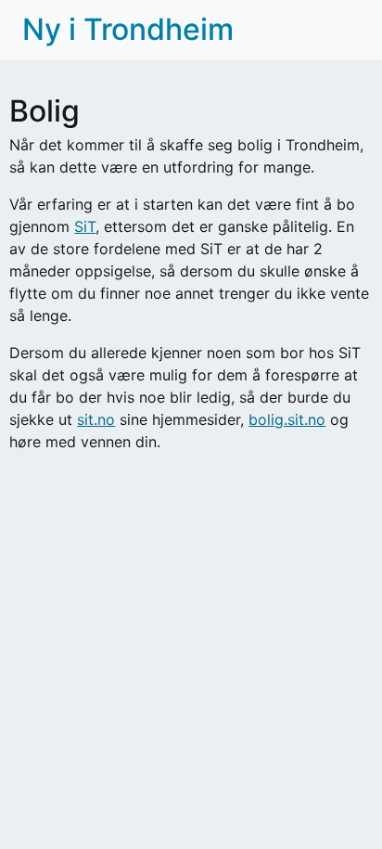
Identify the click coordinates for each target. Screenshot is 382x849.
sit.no (96, 419)
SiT (85, 226)
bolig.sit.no (286, 419)
